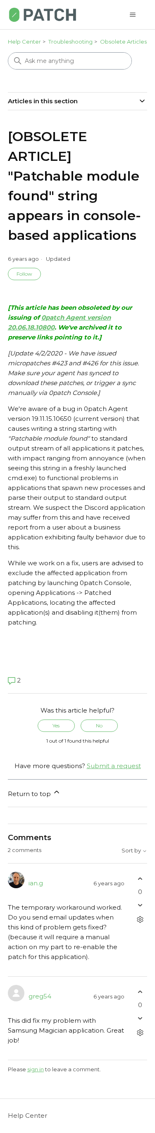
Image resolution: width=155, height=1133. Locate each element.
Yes (56, 725)
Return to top (30, 794)
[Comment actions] (140, 919)
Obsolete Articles (123, 41)
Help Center (24, 41)
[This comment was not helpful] (140, 905)
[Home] (42, 14)
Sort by (132, 850)
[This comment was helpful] (140, 879)
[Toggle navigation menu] (132, 14)
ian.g (36, 883)
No (99, 725)
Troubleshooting (70, 41)
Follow (24, 274)
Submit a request (114, 766)
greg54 (40, 996)
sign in (35, 1069)
